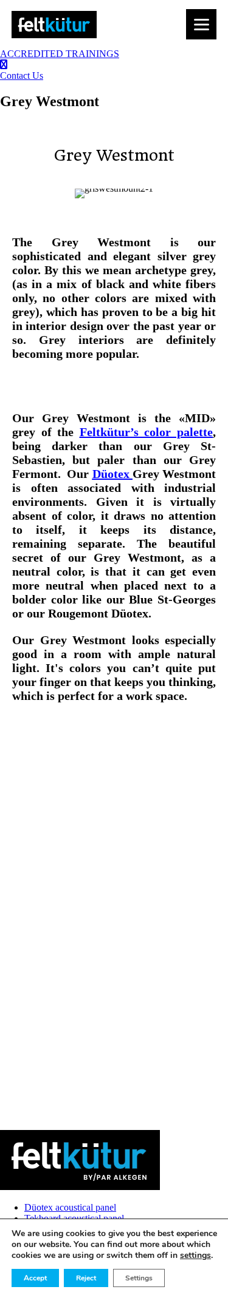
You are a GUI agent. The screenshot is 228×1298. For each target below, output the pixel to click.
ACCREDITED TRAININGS (59, 54)
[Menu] (201, 24)
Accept (35, 1278)
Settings (139, 1278)
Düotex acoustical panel (70, 1207)
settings (195, 1255)
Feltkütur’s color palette (146, 432)
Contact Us (21, 75)
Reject (86, 1278)
